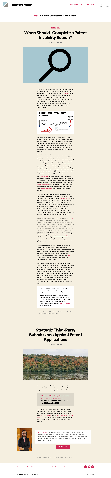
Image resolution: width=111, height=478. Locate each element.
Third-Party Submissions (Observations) (48, 313)
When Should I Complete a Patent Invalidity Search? (55, 35)
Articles (87, 4)
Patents (53, 27)
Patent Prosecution (43, 457)
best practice (44, 176)
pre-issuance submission (60, 236)
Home (71, 4)
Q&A (82, 4)
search (67, 93)
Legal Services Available (47, 466)
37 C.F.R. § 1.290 (46, 415)
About (92, 4)
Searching (69, 311)
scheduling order (66, 198)
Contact (57, 466)
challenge (70, 218)
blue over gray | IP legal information (30, 474)
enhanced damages (43, 184)
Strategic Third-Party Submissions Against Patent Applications (55, 334)
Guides (76, 4)
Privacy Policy (64, 466)
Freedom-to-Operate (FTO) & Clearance (48, 311)
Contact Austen (65, 303)
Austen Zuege (55, 42)
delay (69, 255)
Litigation (60, 311)
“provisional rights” (46, 188)
